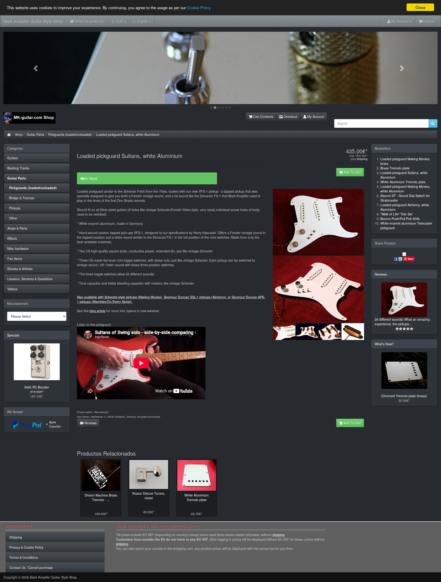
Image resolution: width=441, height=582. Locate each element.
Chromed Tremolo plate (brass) (404, 396)
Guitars (12, 158)
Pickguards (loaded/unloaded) (70, 134)
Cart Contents (262, 116)
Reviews (90, 423)
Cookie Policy (199, 7)
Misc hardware (18, 248)
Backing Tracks (18, 168)
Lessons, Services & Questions (29, 279)
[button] (36, 68)
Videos (12, 289)
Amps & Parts (17, 228)
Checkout (290, 116)
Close (420, 7)
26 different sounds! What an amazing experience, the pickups (402, 321)
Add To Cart (352, 172)
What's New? (384, 344)
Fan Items (14, 258)
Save (410, 258)
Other (12, 218)
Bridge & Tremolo (20, 198)
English (141, 21)
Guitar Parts (35, 134)
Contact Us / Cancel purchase (31, 567)
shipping (362, 159)
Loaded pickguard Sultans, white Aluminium (127, 134)
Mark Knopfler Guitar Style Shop (33, 21)
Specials (13, 335)
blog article (97, 310)
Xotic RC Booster (36, 387)
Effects (12, 238)
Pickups (13, 208)
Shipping (15, 537)
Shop (19, 134)
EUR (118, 21)
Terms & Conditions (23, 557)
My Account (315, 116)
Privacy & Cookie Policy (26, 547)
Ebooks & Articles (20, 268)
